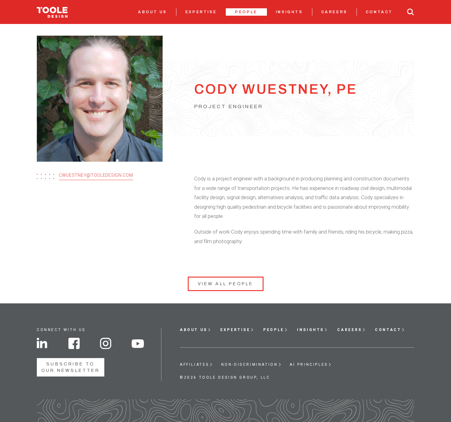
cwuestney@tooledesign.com (96, 175)
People (246, 12)
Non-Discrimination (249, 364)
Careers (334, 12)
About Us (152, 12)
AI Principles (309, 364)
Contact (379, 12)
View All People (225, 284)
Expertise (201, 12)
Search (410, 12)
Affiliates (194, 364)
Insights (289, 12)
